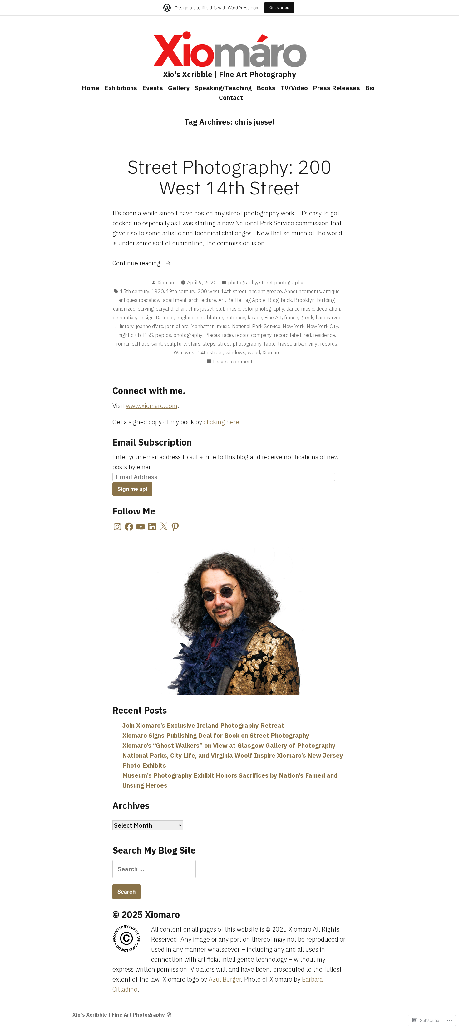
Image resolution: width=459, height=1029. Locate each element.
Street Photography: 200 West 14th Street (229, 177)
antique (331, 291)
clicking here (221, 422)
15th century (134, 291)
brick (286, 300)
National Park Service (256, 326)
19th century (180, 291)
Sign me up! (132, 489)
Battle (234, 300)
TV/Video (294, 88)
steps (209, 343)
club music (228, 308)
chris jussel (201, 308)
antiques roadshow (139, 300)
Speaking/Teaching (223, 88)
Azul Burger (225, 979)
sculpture (175, 343)
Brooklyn (304, 300)
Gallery (179, 88)
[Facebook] (129, 527)
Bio (370, 88)
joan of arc (176, 326)
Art (221, 300)
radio (227, 335)
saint (156, 343)
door (169, 317)
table (270, 343)
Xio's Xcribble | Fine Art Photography (229, 74)
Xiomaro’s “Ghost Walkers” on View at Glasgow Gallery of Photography (229, 745)
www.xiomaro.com (151, 405)
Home (90, 88)
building (326, 300)
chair (180, 308)
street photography (281, 282)
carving (146, 308)
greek (306, 317)
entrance (235, 317)
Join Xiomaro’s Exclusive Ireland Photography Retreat (203, 725)
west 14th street (204, 352)
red (307, 335)
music (223, 326)
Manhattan (202, 326)
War (178, 352)
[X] (164, 527)
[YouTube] (141, 527)
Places (212, 335)
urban (299, 343)
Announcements (302, 291)
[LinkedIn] (152, 527)
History (125, 326)
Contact (231, 97)
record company (253, 335)
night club (129, 335)
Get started (279, 7)
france (291, 317)
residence (324, 335)
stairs (194, 343)
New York (293, 326)
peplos (163, 335)
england (185, 317)
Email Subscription (152, 442)
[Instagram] (117, 527)
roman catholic (132, 343)
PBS (148, 335)
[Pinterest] (175, 527)
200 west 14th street (222, 291)
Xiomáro (166, 282)
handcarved (329, 317)
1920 (157, 291)
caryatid (164, 308)
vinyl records (322, 343)
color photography (263, 308)
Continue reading (137, 263)
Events (152, 88)
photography (242, 282)
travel (284, 343)
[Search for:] (154, 869)
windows (235, 352)
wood (254, 352)
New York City (322, 326)
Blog (273, 300)
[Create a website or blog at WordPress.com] (169, 1014)
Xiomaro (271, 352)
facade (255, 317)
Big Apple (255, 300)
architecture (202, 300)
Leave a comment (233, 362)
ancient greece (265, 291)
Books (266, 88)
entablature (210, 317)
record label (287, 335)
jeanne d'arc (149, 326)
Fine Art (273, 317)
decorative (124, 317)
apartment (175, 300)
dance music (300, 308)
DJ (159, 317)
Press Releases (336, 88)
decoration (328, 308)
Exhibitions (120, 88)
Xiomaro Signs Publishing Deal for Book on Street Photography (215, 735)
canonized (124, 308)
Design (146, 317)
